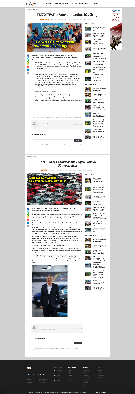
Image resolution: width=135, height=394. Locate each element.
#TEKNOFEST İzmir (59, 117)
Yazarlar (58, 372)
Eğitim (86, 3)
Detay (98, 392)
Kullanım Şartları (42, 379)
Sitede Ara (100, 370)
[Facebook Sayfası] (27, 374)
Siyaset (48, 3)
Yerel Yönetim (78, 3)
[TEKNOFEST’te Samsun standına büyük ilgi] (54, 37)
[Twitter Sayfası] (29, 374)
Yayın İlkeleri (29, 381)
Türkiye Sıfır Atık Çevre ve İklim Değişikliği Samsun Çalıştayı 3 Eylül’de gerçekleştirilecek (99, 71)
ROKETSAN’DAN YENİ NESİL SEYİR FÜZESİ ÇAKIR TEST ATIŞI (99, 35)
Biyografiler (100, 374)
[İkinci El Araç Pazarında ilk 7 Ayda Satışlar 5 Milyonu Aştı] (54, 189)
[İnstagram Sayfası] (32, 374)
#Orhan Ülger (50, 321)
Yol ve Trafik (86, 372)
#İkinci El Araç (35, 321)
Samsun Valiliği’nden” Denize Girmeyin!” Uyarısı (99, 29)
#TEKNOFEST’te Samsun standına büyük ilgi (43, 117)
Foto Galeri (59, 367)
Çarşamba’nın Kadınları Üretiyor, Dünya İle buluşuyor (98, 101)
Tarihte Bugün (86, 379)
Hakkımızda (29, 379)
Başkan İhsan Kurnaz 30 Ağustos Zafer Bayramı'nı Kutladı (99, 63)
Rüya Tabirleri (101, 375)
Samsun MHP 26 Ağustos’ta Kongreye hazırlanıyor (98, 131)
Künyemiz (58, 378)
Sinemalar (85, 380)
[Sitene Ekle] (44, 374)
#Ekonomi (42, 321)
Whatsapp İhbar (42, 381)
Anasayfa (29, 9)
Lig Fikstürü (86, 377)
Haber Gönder (41, 382)
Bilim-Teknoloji (35, 9)
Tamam (104, 392)
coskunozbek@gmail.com (48, 125)
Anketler (100, 372)
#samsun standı (77, 117)
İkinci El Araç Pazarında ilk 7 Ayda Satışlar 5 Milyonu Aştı (99, 107)
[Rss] (39, 374)
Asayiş (70, 380)
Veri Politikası (29, 382)
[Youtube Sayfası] (34, 374)
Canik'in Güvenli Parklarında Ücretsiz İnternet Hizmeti (99, 79)
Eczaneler (85, 375)
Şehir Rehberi (86, 384)
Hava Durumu (86, 370)
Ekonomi (65, 3)
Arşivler (58, 375)
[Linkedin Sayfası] (37, 374)
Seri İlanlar (85, 382)
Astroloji (100, 377)
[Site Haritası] (41, 374)
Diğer (95, 3)
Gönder (78, 140)
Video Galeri (59, 370)
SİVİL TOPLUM (56, 3)
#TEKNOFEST (68, 117)
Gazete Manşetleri (87, 385)
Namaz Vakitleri (87, 374)
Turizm (71, 3)
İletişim (58, 380)
